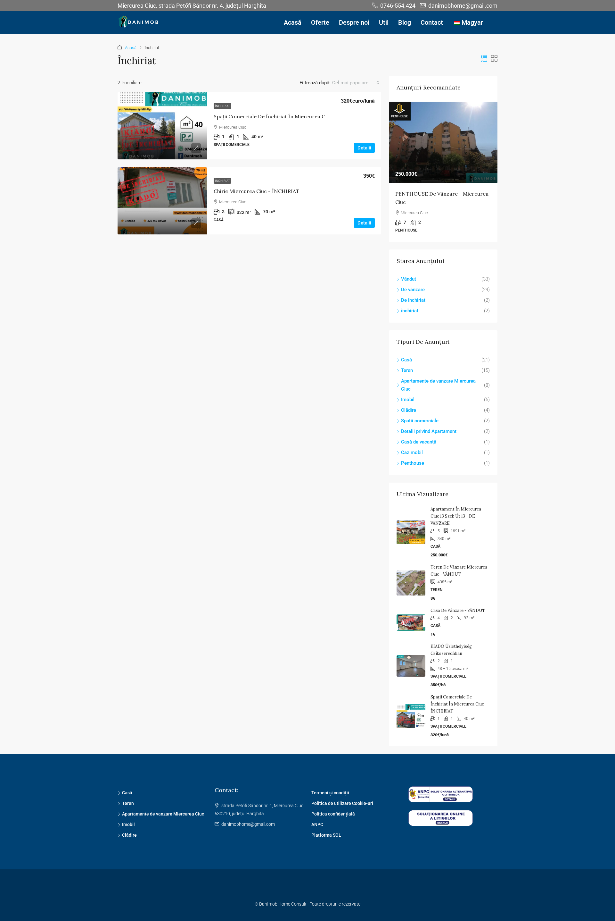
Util (384, 22)
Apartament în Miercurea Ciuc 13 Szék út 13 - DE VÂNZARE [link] (455, 516)
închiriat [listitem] (409, 311)
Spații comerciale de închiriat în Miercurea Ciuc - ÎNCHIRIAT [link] (289, 116)
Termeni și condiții (330, 792)
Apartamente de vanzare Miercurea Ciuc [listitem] (438, 385)
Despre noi (354, 22)
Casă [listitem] (406, 360)
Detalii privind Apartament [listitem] (428, 431)
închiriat (222, 106)
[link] (162, 125)
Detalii (364, 148)
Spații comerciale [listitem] (420, 421)
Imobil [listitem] (407, 399)
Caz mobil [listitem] (412, 452)
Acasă (292, 22)
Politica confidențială (333, 813)
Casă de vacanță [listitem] (418, 442)
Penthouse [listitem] (412, 463)
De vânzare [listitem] (413, 289)
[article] (443, 172)
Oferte (320, 22)
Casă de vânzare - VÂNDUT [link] (457, 610)
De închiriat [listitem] (413, 300)
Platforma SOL (326, 835)
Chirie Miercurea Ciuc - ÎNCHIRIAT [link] (256, 191)
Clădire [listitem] (408, 410)
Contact (432, 22)
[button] (484, 59)
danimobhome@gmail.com (248, 824)
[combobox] (356, 82)
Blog (404, 22)
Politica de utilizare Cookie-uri (342, 803)
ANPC (317, 824)
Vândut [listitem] (408, 279)
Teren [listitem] (407, 370)
